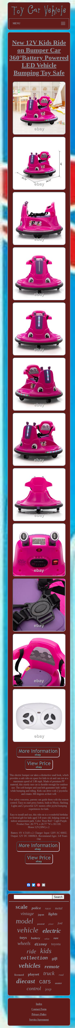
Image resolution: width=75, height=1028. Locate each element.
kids (45, 951)
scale (22, 907)
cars (45, 981)
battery (35, 938)
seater (58, 983)
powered (40, 924)
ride (31, 951)
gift (54, 958)
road (61, 974)
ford (60, 923)
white (46, 938)
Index (39, 1003)
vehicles (29, 965)
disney (41, 944)
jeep (48, 989)
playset (33, 974)
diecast (25, 981)
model (24, 921)
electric (51, 930)
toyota (56, 944)
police (36, 908)
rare (56, 938)
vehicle (27, 930)
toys (23, 937)
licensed (19, 974)
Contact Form (38, 1009)
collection (34, 958)
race (48, 908)
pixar (51, 924)
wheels (24, 943)
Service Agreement (39, 1019)
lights (52, 914)
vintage (27, 913)
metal (58, 908)
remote (52, 966)
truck (49, 973)
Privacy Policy (39, 1014)
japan (41, 914)
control (34, 988)
